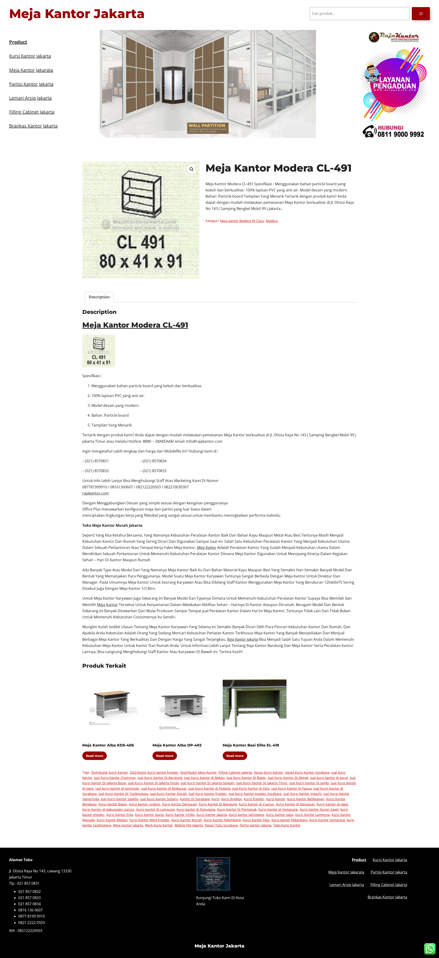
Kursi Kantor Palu (256, 820)
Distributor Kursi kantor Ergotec (154, 772)
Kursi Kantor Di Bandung (218, 804)
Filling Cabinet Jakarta (235, 772)
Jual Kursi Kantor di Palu (251, 788)
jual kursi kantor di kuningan (117, 788)
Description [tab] (99, 296)
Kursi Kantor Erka (119, 814)
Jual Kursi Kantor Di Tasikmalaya (123, 793)
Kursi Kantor (275, 799)
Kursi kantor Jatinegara (246, 814)
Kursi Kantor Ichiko (180, 814)
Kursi (215, 799)
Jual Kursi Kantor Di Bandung (160, 777)
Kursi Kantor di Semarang (278, 809)
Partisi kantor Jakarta (255, 825)
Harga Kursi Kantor (268, 772)
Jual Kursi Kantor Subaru (159, 799)
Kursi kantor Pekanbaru (289, 820)
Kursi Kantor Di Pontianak (237, 809)
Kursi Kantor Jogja (279, 814)
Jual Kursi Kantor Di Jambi (309, 783)
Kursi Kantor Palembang (222, 820)
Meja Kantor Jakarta (77, 13)
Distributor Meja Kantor (198, 772)
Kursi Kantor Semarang (327, 820)
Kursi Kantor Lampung (312, 814)
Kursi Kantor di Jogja (332, 804)
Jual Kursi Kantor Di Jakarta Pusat (153, 783)
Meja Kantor (107, 604)
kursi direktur (231, 799)
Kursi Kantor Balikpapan (305, 799)
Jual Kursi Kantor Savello (119, 799)
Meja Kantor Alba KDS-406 (108, 745)
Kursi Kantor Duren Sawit (319, 809)
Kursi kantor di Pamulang (196, 809)
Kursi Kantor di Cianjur (256, 804)
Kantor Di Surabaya (195, 799)
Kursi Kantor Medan (112, 820)
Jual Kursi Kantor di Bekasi (204, 777)
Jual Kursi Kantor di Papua (291, 788)
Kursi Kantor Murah (186, 820)
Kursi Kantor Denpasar (179, 804)
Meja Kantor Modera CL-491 (135, 324)
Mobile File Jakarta (189, 825)
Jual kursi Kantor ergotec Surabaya (255, 793)
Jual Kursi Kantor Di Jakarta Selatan (207, 783)
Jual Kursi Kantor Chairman (115, 777)
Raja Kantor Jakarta (242, 639)
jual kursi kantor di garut (329, 777)
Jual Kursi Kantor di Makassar (164, 788)
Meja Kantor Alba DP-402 (177, 745)
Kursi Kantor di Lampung (155, 809)
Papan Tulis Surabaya (221, 825)
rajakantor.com (95, 493)
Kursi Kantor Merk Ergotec (149, 820)
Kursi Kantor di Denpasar (295, 804)
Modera (272, 221)
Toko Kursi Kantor (286, 825)
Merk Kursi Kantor (159, 825)
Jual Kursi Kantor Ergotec (208, 793)
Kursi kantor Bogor (113, 804)
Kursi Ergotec (254, 799)
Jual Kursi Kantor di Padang (209, 788)
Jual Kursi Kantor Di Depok (288, 777)
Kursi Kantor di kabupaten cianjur (108, 809)
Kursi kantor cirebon (144, 804)
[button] (191, 169)
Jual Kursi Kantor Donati (168, 793)
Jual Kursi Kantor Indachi (303, 793)
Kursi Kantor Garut (149, 814)
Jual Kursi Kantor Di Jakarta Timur (262, 783)
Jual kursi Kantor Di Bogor (246, 777)
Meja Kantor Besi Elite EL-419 (251, 745)
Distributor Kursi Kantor (109, 772)
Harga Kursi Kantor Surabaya (307, 772)
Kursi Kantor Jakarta (211, 814)
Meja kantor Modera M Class (242, 221)
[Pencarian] (421, 13)
